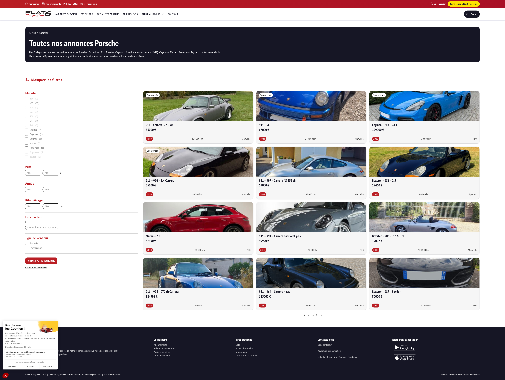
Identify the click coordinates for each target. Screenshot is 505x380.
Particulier (34, 243)
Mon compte (241, 352)
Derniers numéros (162, 355)
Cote (238, 344)
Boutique (173, 14)
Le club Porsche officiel (246, 355)
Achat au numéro (151, 14)
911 (34, 103)
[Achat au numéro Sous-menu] (163, 14)
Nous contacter (324, 344)
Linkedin (321, 357)
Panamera (37, 147)
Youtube (342, 357)
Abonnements (130, 14)
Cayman (36, 139)
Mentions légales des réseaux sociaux (64, 374)
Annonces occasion (66, 14)
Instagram (332, 357)
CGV (100, 374)
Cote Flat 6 (87, 14)
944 (34, 121)
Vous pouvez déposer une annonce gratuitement (55, 56)
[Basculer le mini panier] (472, 14)
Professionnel (36, 248)
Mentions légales (89, 374)
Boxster (35, 130)
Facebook (352, 357)
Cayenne (36, 134)
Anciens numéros (162, 352)
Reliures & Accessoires (164, 348)
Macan (35, 143)
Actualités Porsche (108, 14)
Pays (27, 222)
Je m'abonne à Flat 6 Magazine (464, 3)
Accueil (32, 32)
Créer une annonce (36, 267)
